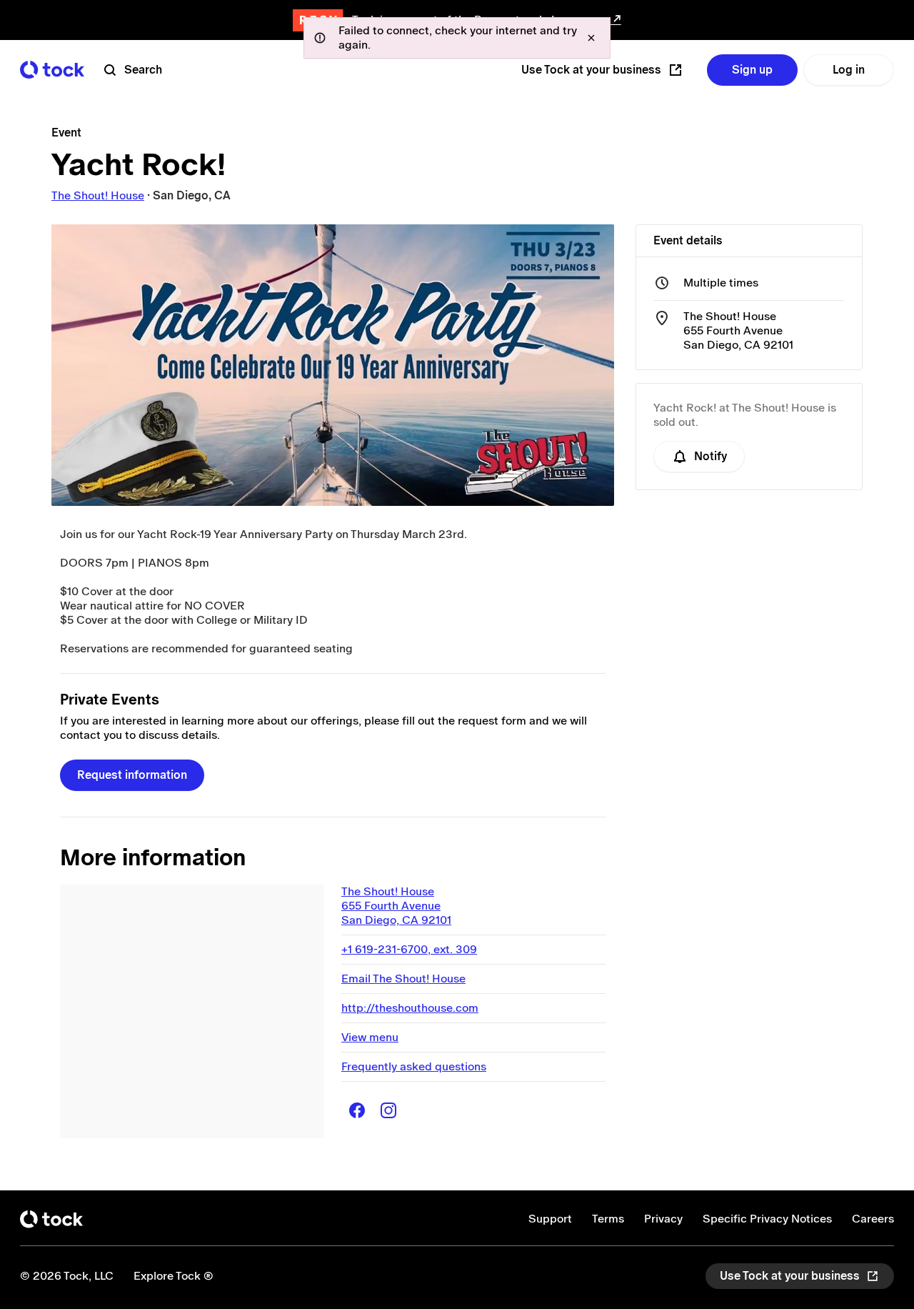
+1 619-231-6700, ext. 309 (409, 949)
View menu (369, 1037)
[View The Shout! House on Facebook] (357, 1110)
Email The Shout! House (403, 978)
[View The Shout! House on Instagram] (388, 1110)
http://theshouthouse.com (409, 1008)
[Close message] (591, 38)
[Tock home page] (52, 70)
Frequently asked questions (413, 1066)
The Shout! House (97, 195)
